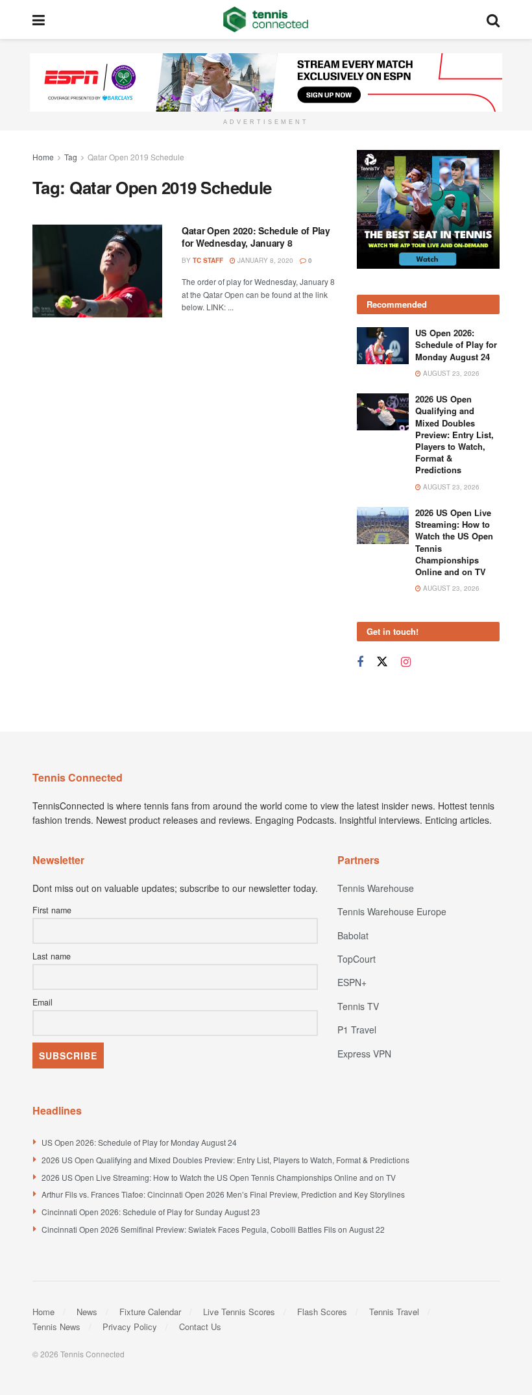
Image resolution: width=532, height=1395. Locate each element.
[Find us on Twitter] (382, 661)
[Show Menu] (38, 19)
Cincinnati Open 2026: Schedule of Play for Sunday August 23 (151, 1211)
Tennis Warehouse (375, 888)
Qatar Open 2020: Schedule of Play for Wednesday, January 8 (256, 237)
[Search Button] (493, 19)
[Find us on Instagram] (406, 662)
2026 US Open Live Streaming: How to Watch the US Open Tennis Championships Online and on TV (454, 542)
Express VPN (364, 1053)
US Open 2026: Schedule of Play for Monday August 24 (456, 344)
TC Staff (208, 260)
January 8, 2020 (264, 260)
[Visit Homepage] (265, 19)
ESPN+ (352, 982)
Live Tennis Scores (239, 1311)
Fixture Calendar (150, 1311)
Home (43, 156)
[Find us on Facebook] (360, 662)
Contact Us (200, 1326)
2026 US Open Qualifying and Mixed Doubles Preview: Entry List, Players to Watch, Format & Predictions (454, 434)
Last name (51, 956)
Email (42, 1002)
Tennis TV (358, 1006)
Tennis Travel (394, 1311)
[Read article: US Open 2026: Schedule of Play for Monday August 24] (383, 345)
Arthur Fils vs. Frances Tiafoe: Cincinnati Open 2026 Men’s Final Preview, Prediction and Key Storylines (223, 1194)
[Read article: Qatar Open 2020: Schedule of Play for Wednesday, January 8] (97, 271)
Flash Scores (322, 1311)
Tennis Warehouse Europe (391, 911)
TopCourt (356, 958)
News (87, 1311)
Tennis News (56, 1326)
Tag (70, 156)
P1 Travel (356, 1029)
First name (51, 910)
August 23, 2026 (450, 373)
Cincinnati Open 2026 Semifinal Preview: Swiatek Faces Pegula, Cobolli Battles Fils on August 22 (213, 1229)
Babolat (353, 935)
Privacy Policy (130, 1326)
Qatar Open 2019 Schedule (136, 156)
